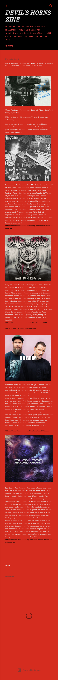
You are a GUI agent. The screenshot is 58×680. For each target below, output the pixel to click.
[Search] (51, 5)
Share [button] (7, 565)
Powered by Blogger (32, 670)
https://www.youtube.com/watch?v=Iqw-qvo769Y (26, 323)
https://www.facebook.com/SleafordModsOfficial (27, 431)
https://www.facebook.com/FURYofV (20, 328)
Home (9, 45)
